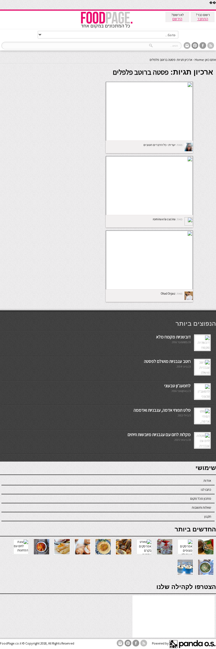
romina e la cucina (164, 219)
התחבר (202, 18)
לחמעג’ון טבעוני (177, 386)
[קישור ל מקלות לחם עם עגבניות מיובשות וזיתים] (202, 447)
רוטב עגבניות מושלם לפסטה (167, 361)
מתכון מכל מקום (200, 498)
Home (199, 60)
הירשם (177, 18)
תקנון (207, 516)
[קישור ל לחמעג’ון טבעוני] (202, 398)
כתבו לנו (206, 489)
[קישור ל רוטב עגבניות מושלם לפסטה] (202, 373)
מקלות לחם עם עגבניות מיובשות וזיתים (159, 434)
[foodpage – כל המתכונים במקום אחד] (106, 28)
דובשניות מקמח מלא (173, 337)
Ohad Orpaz (168, 293)
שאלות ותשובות (201, 507)
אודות (207, 480)
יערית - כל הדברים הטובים (159, 145)
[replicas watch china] (215, 8)
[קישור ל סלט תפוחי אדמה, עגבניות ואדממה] (202, 422)
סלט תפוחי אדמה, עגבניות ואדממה (162, 410)
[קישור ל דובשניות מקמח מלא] (202, 349)
